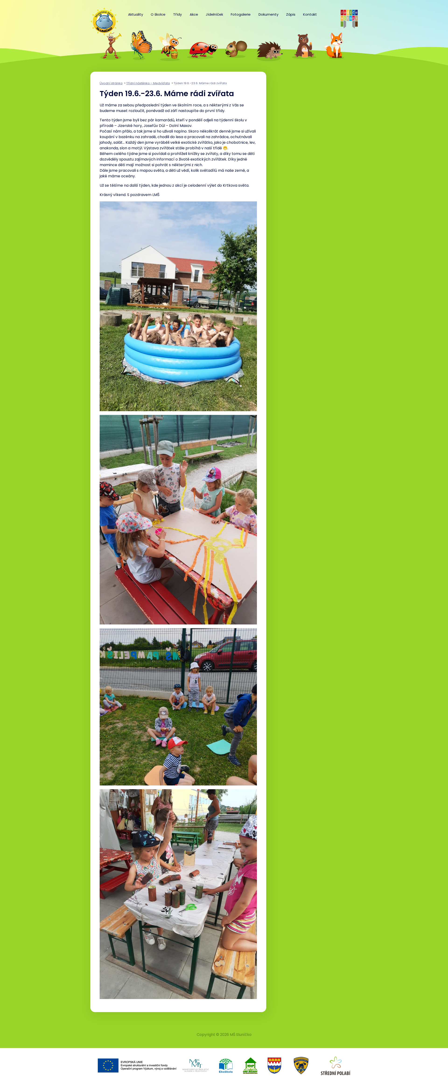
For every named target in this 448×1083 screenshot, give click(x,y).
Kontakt (310, 14)
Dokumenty (268, 14)
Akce (194, 14)
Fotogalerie (241, 14)
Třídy (177, 14)
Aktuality (135, 14)
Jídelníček (214, 14)
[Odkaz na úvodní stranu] (102, 19)
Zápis (290, 14)
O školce (158, 14)
